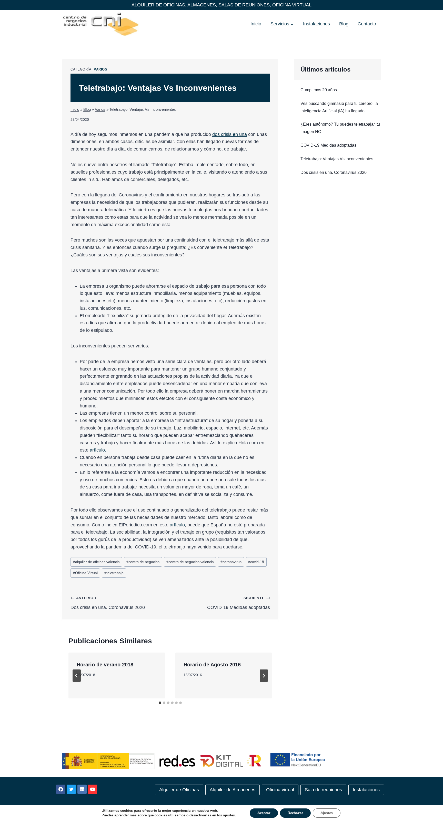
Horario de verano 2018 (105, 664)
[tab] (160, 703)
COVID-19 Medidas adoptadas (238, 603)
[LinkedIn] (82, 789)
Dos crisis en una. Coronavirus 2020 (108, 603)
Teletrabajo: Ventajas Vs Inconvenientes (336, 159)
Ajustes (326, 812)
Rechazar (295, 812)
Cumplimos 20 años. (319, 90)
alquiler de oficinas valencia (96, 562)
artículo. (98, 450)
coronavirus (230, 562)
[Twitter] (71, 789)
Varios (100, 69)
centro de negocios (142, 562)
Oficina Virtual (85, 573)
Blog (343, 23)
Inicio (255, 23)
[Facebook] (60, 789)
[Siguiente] (264, 675)
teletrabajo (114, 573)
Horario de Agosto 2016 (212, 664)
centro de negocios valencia (190, 562)
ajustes (229, 815)
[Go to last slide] (77, 675)
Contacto (367, 23)
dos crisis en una (229, 134)
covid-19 (256, 562)
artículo (177, 524)
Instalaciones (316, 23)
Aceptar (263, 812)
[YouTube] (92, 789)
